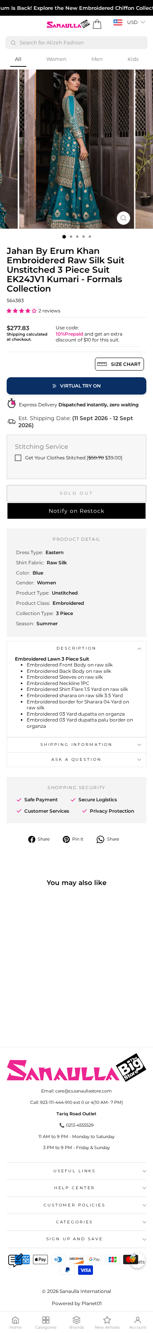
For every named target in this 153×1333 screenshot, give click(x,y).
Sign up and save (74, 1239)
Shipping (16, 334)
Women (56, 59)
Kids (133, 59)
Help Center (74, 1188)
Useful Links (74, 1171)
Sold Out (76, 493)
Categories (74, 1222)
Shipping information (76, 744)
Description (76, 648)
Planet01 (92, 1303)
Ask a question (76, 759)
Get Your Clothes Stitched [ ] (73, 458)
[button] (21, 311)
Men (97, 59)
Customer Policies (75, 1205)
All (18, 59)
